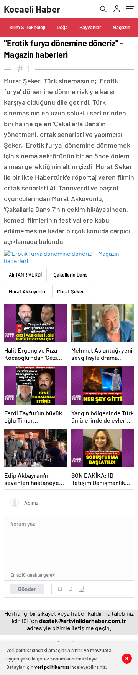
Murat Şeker (70, 291)
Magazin (121, 27)
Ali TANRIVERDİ (25, 275)
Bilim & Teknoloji (27, 27)
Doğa (62, 27)
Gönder (27, 589)
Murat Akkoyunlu (27, 291)
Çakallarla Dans (70, 275)
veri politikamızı (51, 667)
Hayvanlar (90, 27)
